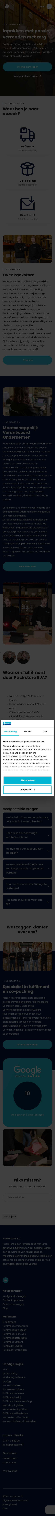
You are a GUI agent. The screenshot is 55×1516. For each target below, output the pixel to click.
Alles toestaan (28, 780)
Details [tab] (27, 731)
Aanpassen (25, 789)
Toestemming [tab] (10, 731)
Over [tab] (45, 731)
